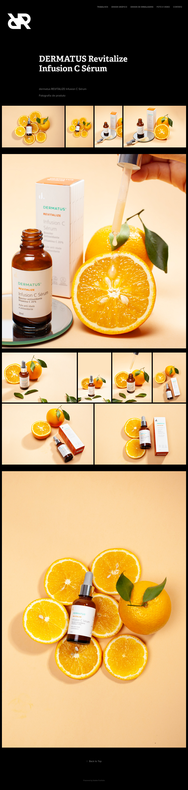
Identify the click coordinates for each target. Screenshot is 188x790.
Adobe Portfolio (99, 780)
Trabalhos (102, 7)
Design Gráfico (119, 7)
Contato (177, 7)
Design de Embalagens (141, 7)
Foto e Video (163, 7)
